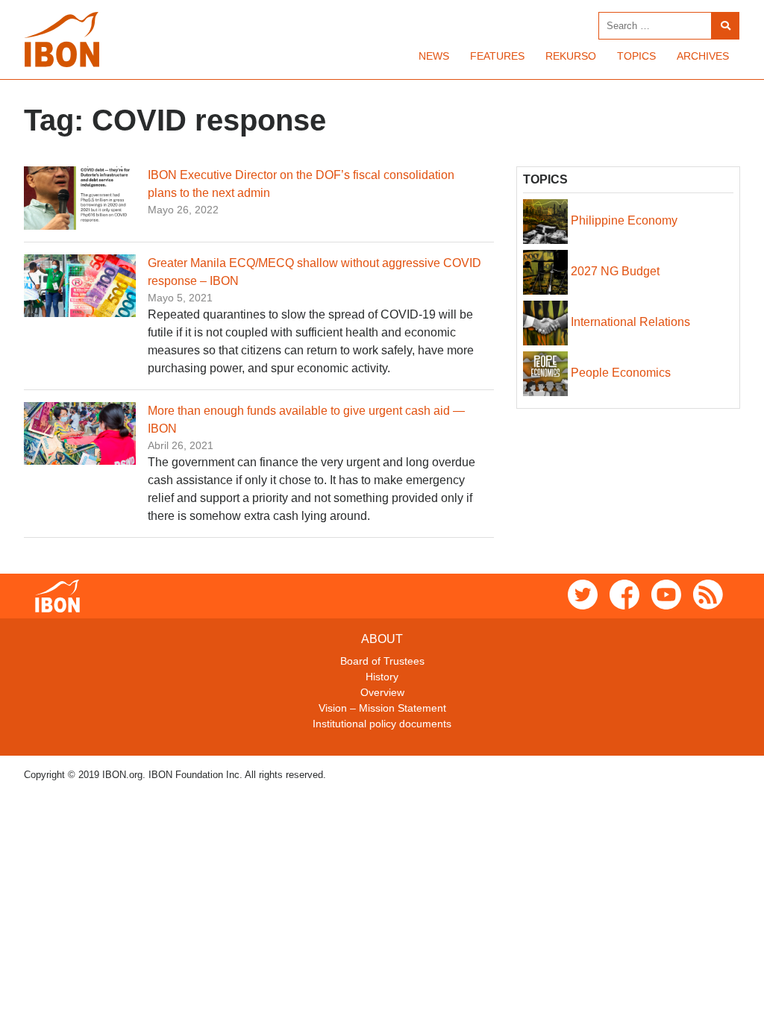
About (382, 639)
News (434, 56)
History (382, 677)
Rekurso (570, 56)
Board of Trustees (382, 661)
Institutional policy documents (382, 724)
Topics (636, 56)
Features (497, 56)
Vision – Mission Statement (382, 708)
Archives (703, 56)
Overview (382, 692)
